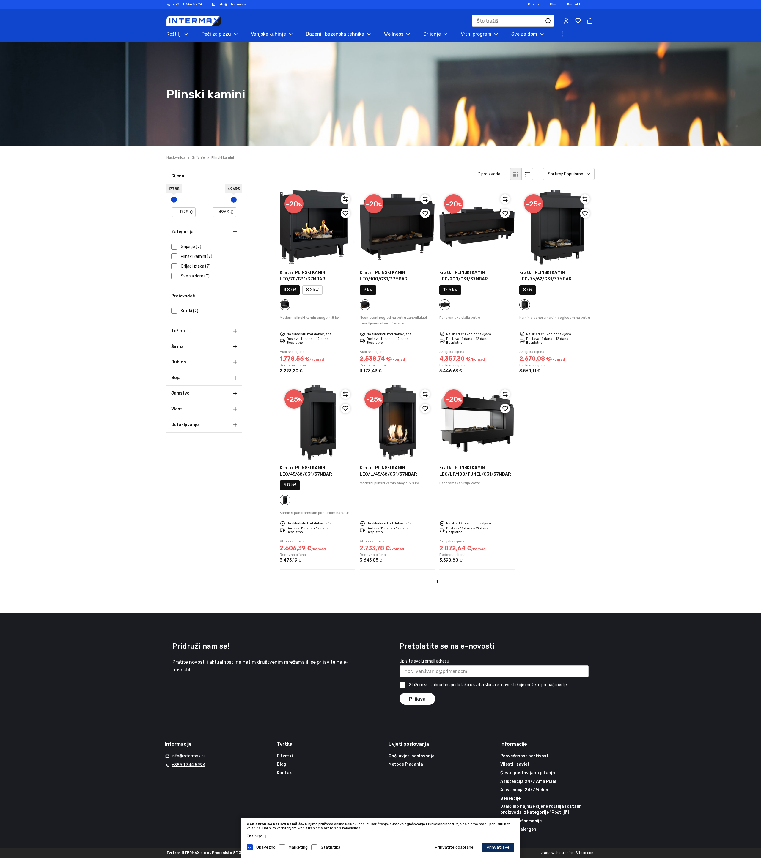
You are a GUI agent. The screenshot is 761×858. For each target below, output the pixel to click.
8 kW (527, 289)
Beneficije (510, 798)
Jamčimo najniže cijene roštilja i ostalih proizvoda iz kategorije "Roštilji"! (541, 809)
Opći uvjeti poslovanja (412, 755)
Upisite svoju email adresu (424, 661)
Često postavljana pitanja (527, 772)
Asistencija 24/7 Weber (524, 789)
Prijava (417, 699)
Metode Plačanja (406, 764)
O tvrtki (534, 4)
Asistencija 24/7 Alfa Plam (528, 781)
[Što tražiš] (548, 21)
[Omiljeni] (345, 213)
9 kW (368, 289)
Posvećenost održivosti (525, 755)
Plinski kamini (222, 157)
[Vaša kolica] (590, 21)
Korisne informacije (521, 821)
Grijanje (198, 157)
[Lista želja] (578, 21)
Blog (554, 4)
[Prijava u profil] (566, 21)
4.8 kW (290, 289)
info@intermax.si (232, 4)
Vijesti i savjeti (515, 764)
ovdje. (562, 684)
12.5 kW (450, 289)
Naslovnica (175, 157)
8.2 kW (312, 289)
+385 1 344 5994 (187, 4)
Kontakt (573, 4)
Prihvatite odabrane (454, 847)
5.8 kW (290, 485)
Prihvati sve (498, 847)
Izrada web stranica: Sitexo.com (567, 853)
